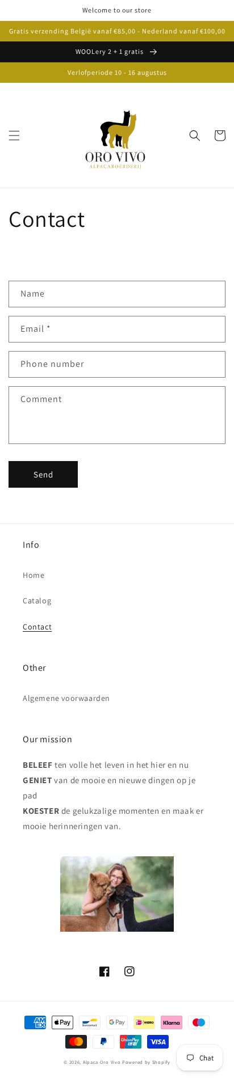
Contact (37, 627)
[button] (14, 135)
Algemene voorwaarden (66, 698)
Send (43, 474)
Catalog (37, 600)
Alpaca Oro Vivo (102, 1062)
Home (33, 575)
